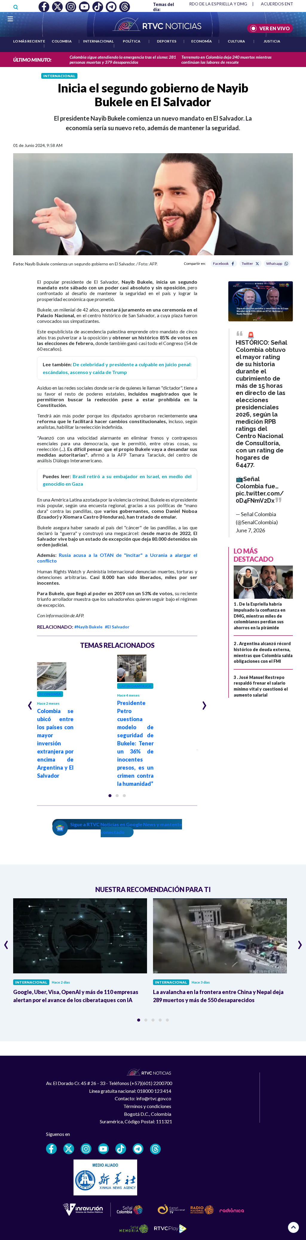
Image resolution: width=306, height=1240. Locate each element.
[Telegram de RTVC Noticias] (138, 1148)
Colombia (62, 41)
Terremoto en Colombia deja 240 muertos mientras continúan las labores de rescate (226, 59)
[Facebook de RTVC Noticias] (51, 1148)
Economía (201, 41)
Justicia (272, 41)
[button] (110, 796)
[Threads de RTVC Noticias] (155, 1149)
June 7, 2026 (250, 530)
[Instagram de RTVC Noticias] (86, 1148)
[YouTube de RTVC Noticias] (103, 1148)
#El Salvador (117, 626)
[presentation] (30, 703)
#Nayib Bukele (88, 626)
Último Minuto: (32, 60)
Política (131, 41)
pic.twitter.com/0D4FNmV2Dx (260, 497)
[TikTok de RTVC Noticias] (120, 1148)
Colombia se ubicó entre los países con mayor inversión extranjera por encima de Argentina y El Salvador (55, 743)
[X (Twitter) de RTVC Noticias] (68, 1148)
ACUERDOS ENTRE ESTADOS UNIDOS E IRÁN (202, 3)
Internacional (98, 41)
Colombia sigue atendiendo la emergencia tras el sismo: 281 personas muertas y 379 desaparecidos (123, 59)
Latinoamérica (135, 686)
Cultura (236, 41)
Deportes (166, 41)
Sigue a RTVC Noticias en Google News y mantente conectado (126, 828)
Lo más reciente (29, 41)
